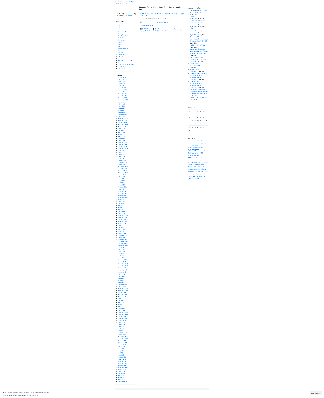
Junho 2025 (121, 106)
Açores (199, 145)
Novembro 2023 (123, 144)
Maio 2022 (121, 181)
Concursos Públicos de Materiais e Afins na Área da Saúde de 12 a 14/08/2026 (199, 91)
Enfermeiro (192, 158)
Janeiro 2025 (122, 116)
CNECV (120, 38)
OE (119, 62)
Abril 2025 (121, 110)
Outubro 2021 (122, 195)
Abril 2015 (121, 353)
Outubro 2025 (122, 98)
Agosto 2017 (122, 296)
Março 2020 (122, 233)
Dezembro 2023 (123, 142)
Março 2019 (121, 258)
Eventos (120, 52)
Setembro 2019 (123, 246)
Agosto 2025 (122, 102)
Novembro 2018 (123, 266)
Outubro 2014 (122, 365)
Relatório (190, 176)
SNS (200, 176)
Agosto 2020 (122, 223)
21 (200, 124)
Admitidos (200, 141)
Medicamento (191, 169)
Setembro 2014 (123, 367)
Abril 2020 (121, 231)
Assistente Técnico (193, 145)
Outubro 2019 (122, 244)
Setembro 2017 (122, 294)
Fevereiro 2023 (122, 163)
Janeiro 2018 (122, 286)
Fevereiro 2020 (122, 235)
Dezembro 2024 (123, 118)
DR (119, 46)
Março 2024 (122, 136)
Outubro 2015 (122, 341)
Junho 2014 (121, 373)
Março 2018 (121, 282)
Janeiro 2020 (122, 237)
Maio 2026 (121, 84)
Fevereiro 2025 (122, 114)
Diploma (190, 155)
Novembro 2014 (123, 363)
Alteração (190, 143)
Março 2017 (121, 306)
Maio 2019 (121, 254)
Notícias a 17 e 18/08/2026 (198, 45)
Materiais (200, 167)
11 (192, 120)
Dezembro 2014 (123, 361)
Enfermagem (197, 155)
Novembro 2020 (123, 217)
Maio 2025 (121, 108)
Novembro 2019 (123, 241)
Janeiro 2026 (122, 92)
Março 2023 (122, 161)
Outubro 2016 (122, 316)
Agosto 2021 (122, 199)
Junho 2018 (121, 276)
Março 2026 (122, 88)
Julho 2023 (121, 152)
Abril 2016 (121, 329)
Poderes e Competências (126, 64)
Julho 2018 (121, 274)
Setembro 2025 (123, 100)
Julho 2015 (121, 347)
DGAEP (120, 42)
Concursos (121, 40)
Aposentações (122, 30)
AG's (119, 28)
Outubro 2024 (122, 122)
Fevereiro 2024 (122, 138)
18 (192, 124)
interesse (200, 162)
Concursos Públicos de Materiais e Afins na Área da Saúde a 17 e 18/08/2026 (199, 51)
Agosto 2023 (122, 150)
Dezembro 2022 (123, 167)
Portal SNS (121, 66)
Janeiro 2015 (122, 359)
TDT (202, 176)
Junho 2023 (121, 154)
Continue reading (146, 25)
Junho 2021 (121, 203)
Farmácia (206, 157)
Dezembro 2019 (123, 239)
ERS (119, 50)
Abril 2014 (121, 377)
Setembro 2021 (123, 197)
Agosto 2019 (122, 248)
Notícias (200, 171)
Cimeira (157, 29)
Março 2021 (121, 209)
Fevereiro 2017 (122, 308)
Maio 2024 (121, 132)
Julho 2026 (121, 80)
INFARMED (191, 162)
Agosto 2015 (122, 345)
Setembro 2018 (123, 270)
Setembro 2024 (123, 124)
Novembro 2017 (123, 290)
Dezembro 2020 (123, 215)
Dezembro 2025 (123, 94)
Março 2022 (122, 185)
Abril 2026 (121, 86)
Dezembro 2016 (123, 312)
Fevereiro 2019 (122, 260)
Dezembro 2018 (123, 264)
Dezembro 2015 (123, 337)
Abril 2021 (121, 207)
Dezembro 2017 (123, 288)
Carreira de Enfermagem (125, 36)
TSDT (205, 176)
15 (203, 120)
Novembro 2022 (123, 169)
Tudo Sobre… (122, 68)
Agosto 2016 (122, 320)
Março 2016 (121, 331)
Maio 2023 (121, 156)
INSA (119, 58)
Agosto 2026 (122, 78)
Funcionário (191, 160)
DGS (119, 44)
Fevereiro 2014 (122, 381)
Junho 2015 (121, 349)
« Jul (189, 133)
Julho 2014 (121, 371)
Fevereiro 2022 (122, 187)
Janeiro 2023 (122, 165)
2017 (189, 141)
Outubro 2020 (122, 219)
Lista (206, 162)
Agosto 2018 (122, 272)
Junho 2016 (121, 324)
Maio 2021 (121, 205)
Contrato (196, 153)
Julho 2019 (121, 250)
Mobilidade (197, 169)
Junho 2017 (121, 300)
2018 (192, 141)
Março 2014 (121, 379)
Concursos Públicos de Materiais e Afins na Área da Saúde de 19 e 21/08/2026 (199, 39)
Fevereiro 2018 (122, 284)
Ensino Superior (123, 48)
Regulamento (201, 174)
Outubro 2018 (122, 268)
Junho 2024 (121, 130)
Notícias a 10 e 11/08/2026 (198, 98)
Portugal (190, 174)
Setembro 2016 (123, 318)
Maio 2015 (121, 351)
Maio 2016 (121, 326)
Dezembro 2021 (123, 191)
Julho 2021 (121, 201)
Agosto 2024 (122, 126)
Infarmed (120, 56)
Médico (203, 169)
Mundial (179, 31)
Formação (121, 54)
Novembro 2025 (123, 96)
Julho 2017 (121, 298)
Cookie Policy (34, 395)
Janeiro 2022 (122, 189)
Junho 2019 (121, 252)
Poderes (205, 171)
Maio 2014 (121, 375)
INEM (204, 160)
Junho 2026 (121, 82)
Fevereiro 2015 (122, 357)
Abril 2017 (121, 304)
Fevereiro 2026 (122, 90)
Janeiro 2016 (122, 335)
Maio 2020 (121, 229)
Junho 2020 (121, 227)
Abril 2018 (121, 280)
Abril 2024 (121, 134)
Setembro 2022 (123, 173)
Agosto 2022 (122, 175)
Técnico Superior (193, 179)
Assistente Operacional (200, 143)
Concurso (193, 149)
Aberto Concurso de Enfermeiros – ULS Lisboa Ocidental (198, 59)
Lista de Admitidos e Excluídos (196, 164)
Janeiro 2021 (122, 213)
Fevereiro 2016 (122, 333)
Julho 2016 (121, 322)
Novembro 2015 (123, 339)
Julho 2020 (121, 225)
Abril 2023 (121, 158)
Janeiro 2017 (122, 310)
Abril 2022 (121, 183)
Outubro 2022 (122, 171)
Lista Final (192, 167)
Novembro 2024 (123, 120)
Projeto (194, 174)
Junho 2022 (121, 179)
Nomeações (192, 171)
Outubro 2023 (122, 146)
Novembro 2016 (123, 314)
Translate (130, 16)
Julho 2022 (121, 177)
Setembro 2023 (123, 148)
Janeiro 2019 (122, 262)
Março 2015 (121, 355)
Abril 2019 (121, 256)
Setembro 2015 (123, 343)
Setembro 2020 (123, 221)
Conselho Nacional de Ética (167, 31)
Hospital (200, 160)
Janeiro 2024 (122, 140)
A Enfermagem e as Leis (124, 2)
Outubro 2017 (122, 292)
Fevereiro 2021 (122, 211)
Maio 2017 (121, 302)
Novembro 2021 (123, 193)
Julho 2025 (121, 104)
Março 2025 (122, 112)
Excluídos (200, 158)
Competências (199, 147)
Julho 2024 (121, 128)
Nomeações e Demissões (126, 60)
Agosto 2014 (122, 369)
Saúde (195, 176)
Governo (196, 160)
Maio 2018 (121, 278)
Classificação (192, 147)
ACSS (119, 26)
